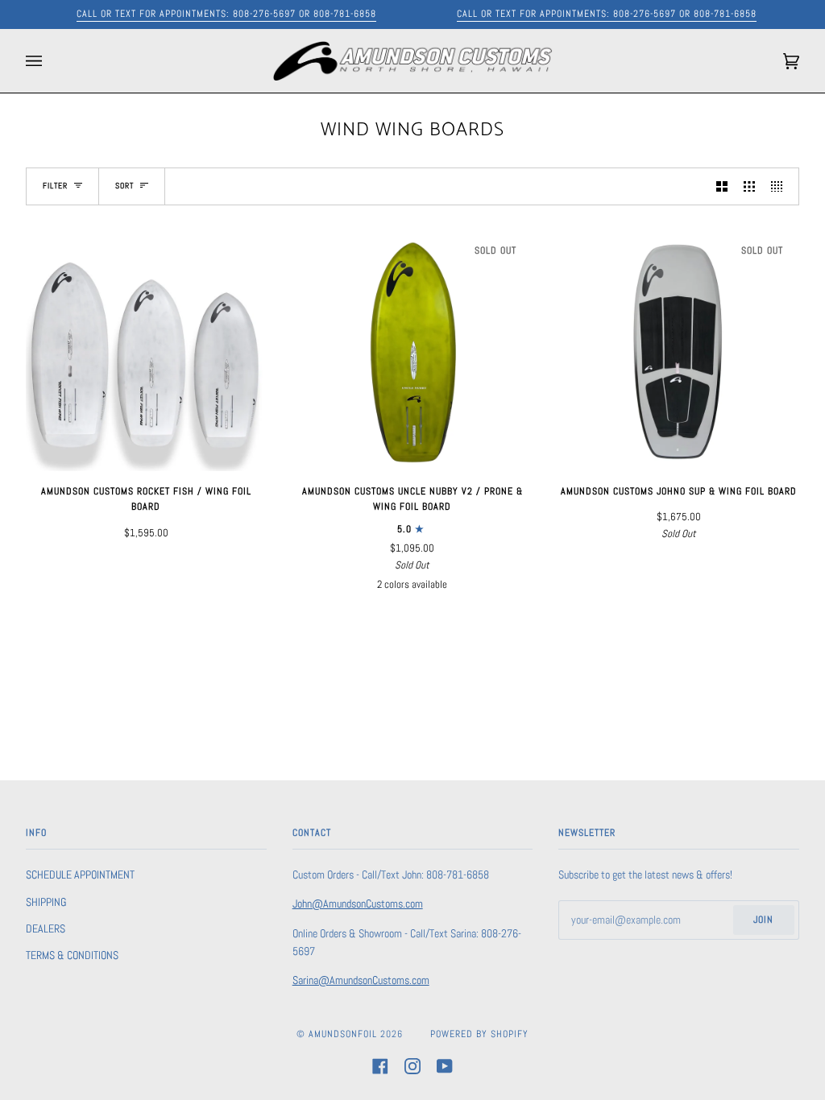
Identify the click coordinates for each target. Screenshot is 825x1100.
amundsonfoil (343, 1034)
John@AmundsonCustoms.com (357, 903)
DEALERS (45, 928)
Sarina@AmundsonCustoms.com (360, 980)
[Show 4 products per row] (780, 186)
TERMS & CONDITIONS (72, 955)
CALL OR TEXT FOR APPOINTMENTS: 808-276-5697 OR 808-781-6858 (226, 13)
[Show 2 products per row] (722, 186)
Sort (124, 185)
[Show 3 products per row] (749, 186)
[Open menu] (50, 61)
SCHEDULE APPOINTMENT (80, 874)
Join (763, 919)
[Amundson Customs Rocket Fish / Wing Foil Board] (146, 351)
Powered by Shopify (479, 1034)
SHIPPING (46, 902)
